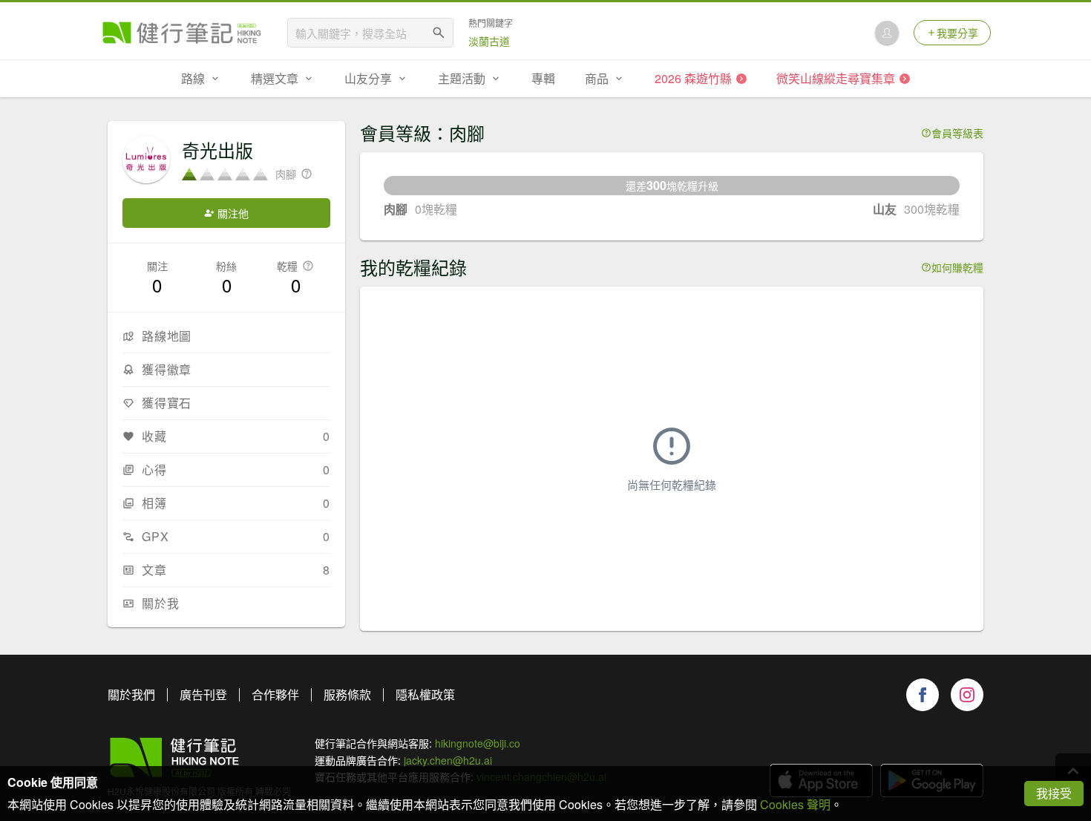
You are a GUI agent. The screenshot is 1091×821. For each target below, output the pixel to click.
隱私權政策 (425, 694)
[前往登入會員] (887, 33)
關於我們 (131, 694)
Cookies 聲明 (795, 804)
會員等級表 (957, 132)
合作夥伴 (275, 694)
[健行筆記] (181, 32)
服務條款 (347, 694)
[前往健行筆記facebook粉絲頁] (922, 694)
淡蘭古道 (489, 40)
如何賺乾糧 (957, 267)
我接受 (1054, 793)
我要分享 (957, 32)
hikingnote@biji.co (477, 743)
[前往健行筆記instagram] (967, 694)
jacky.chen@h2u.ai (448, 760)
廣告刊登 (203, 694)
